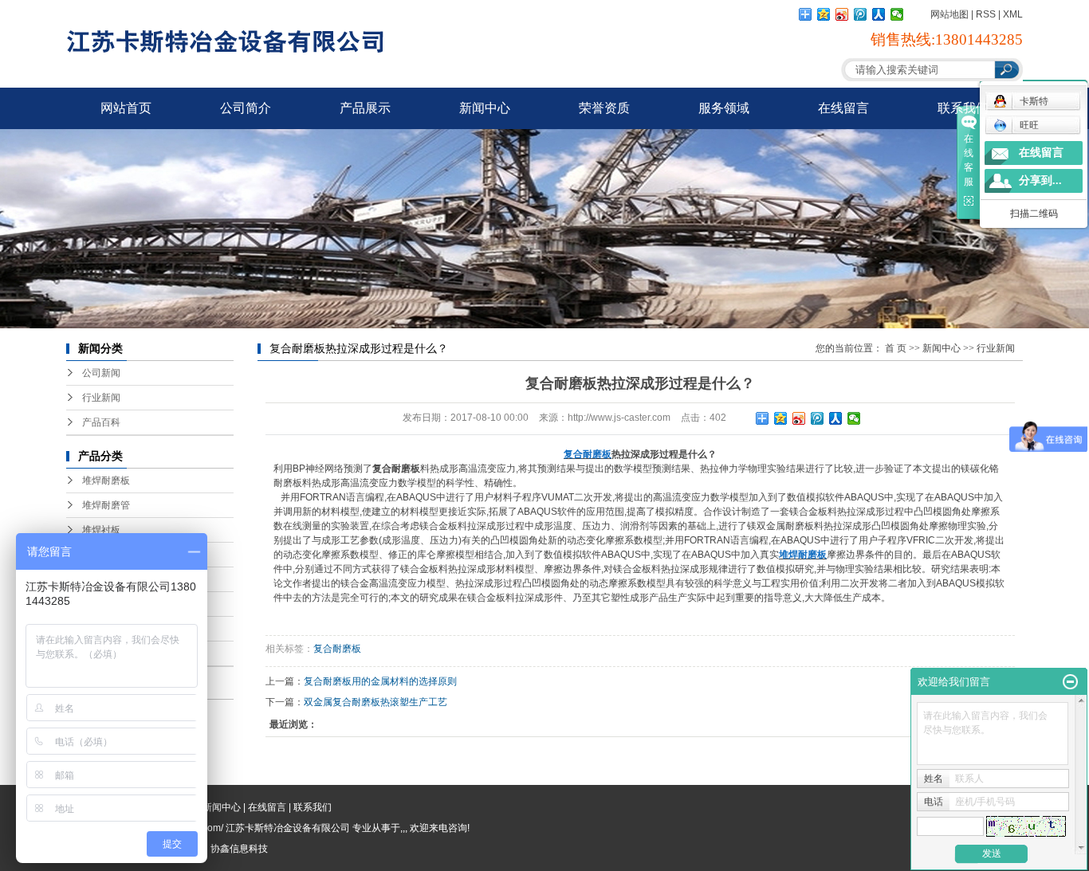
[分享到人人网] (879, 14)
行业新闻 (101, 397)
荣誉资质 (604, 108)
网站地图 (949, 14)
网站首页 (125, 108)
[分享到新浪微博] (842, 14)
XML (1013, 14)
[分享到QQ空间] (824, 14)
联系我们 (963, 108)
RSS (986, 14)
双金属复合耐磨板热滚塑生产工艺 (375, 702)
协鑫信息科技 (239, 848)
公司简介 (245, 108)
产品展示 (365, 108)
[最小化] (1070, 682)
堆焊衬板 (101, 530)
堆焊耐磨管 (106, 505)
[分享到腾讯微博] (860, 14)
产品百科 (101, 422)
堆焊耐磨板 (106, 480)
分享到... (1040, 180)
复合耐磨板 (337, 648)
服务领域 (723, 108)
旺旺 (1029, 125)
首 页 (895, 348)
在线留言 (843, 108)
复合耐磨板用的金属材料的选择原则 (380, 681)
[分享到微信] (897, 14)
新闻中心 (484, 108)
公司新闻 (101, 373)
